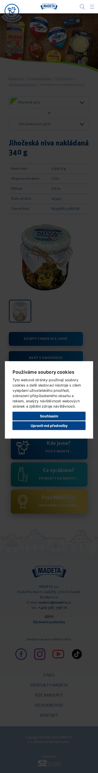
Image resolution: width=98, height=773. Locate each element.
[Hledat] (82, 6)
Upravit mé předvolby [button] (49, 425)
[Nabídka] (12, 11)
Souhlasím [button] (49, 416)
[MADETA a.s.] (49, 6)
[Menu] (92, 7)
